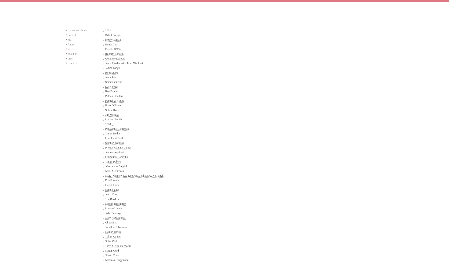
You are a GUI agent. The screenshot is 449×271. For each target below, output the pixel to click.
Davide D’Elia (113, 49)
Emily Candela (113, 39)
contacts (72, 63)
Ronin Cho (111, 44)
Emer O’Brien (113, 105)
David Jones (112, 185)
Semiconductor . (114, 82)
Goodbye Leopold (115, 58)
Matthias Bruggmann (117, 260)
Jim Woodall (112, 114)
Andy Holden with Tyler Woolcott (124, 63)
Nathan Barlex (113, 232)
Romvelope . (112, 72)
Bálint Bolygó (112, 35)
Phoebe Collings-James (118, 147)
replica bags (119, 217)
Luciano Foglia (113, 119)
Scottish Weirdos (114, 143)
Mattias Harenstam (115, 203)
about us (72, 54)
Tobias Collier (113, 236)
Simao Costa (112, 255)
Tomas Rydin (112, 133)
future (71, 44)
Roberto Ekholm (114, 54)
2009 (108, 217)
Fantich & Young (114, 100)
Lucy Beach (111, 86)
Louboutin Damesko (116, 157)
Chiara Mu (111, 222)
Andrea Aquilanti (114, 152)
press (71, 58)
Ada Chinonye (113, 213)
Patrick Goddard (114, 96)
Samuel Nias (112, 189)
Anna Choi (111, 194)
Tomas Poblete (113, 161)
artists (71, 49)
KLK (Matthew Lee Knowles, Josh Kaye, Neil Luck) (134, 175)
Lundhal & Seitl (114, 138)
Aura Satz (110, 77)
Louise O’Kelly (114, 208)
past (70, 39)
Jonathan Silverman (116, 227)
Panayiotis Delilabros (117, 128)
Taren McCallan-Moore (118, 246)
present (72, 35)
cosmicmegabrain (77, 30)
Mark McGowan (114, 171)
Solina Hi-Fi (112, 110)
